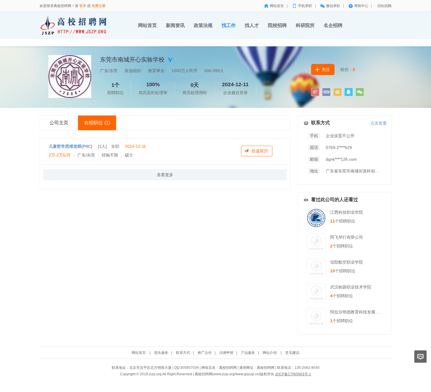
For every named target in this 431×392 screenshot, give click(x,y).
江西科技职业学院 (346, 212)
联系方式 (183, 353)
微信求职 (333, 6)
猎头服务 (161, 353)
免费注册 (98, 6)
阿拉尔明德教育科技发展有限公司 (361, 312)
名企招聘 (333, 25)
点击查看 (378, 123)
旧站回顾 (384, 6)
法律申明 (226, 353)
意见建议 (292, 353)
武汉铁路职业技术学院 (350, 287)
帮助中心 (361, 6)
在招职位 (97, 122)
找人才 (252, 25)
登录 (82, 6)
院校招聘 (277, 25)
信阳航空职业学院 (346, 262)
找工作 (229, 25)
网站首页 (277, 6)
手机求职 (305, 6)
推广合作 (205, 353)
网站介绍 (270, 353)
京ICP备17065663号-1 (293, 374)
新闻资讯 (175, 25)
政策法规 (203, 25)
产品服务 (248, 353)
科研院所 (305, 25)
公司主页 (59, 122)
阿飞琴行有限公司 (346, 237)
